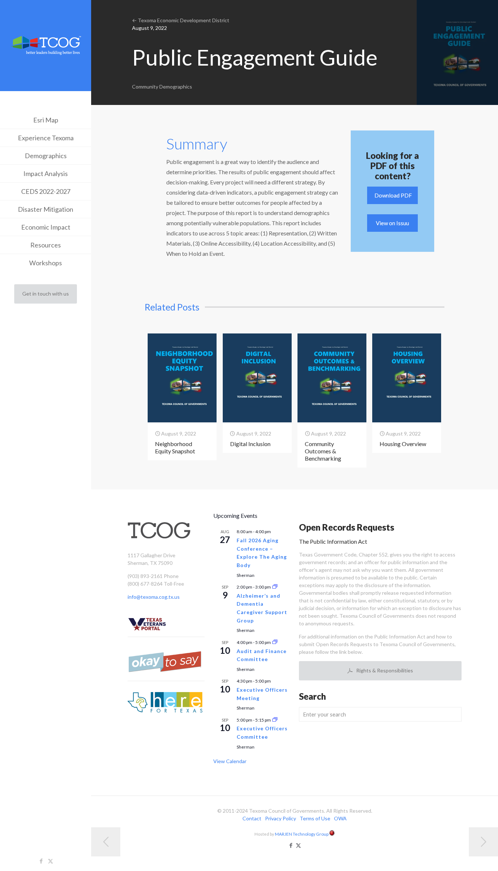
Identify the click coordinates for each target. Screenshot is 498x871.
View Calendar (229, 761)
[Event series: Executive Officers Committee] (274, 720)
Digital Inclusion (250, 443)
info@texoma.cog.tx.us (154, 597)
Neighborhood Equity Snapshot (175, 447)
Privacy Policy (280, 818)
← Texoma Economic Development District (180, 20)
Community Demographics (162, 86)
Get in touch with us (45, 293)
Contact (251, 818)
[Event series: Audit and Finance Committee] (274, 642)
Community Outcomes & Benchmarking (323, 451)
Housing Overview (403, 443)
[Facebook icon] (41, 861)
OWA (340, 818)
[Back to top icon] (463, 856)
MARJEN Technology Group (302, 833)
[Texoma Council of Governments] (45, 46)
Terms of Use (315, 818)
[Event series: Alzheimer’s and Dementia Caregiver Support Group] (274, 587)
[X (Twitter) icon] (50, 861)
